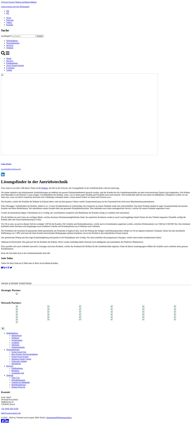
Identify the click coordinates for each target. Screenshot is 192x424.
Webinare (15, 345)
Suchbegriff (6, 36)
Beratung (15, 371)
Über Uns (15, 378)
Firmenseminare (18, 347)
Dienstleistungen (18, 380)
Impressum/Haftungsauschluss (59, 417)
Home (8, 58)
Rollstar (44, 188)
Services (9, 45)
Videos (9, 22)
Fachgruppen (16, 340)
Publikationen (12, 63)
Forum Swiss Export (19, 356)
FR (7, 13)
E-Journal (10, 68)
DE (7, 11)
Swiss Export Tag (18, 352)
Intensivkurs (16, 335)
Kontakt (9, 25)
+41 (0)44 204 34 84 (9, 409)
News (8, 18)
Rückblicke (16, 364)
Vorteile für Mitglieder (20, 382)
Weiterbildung (12, 41)
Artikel (9, 70)
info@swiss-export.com (11, 413)
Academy (15, 342)
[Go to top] (3, 328)
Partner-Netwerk (18, 387)
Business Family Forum (21, 359)
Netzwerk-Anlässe (19, 361)
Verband (9, 48)
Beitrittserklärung (18, 385)
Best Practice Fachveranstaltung (24, 354)
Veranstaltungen (12, 43)
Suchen (40, 36)
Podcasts (9, 20)
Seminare (15, 338)
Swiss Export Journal (15, 65)
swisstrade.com (17, 373)
